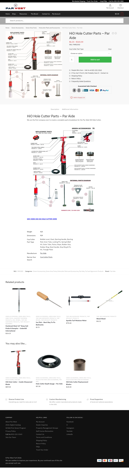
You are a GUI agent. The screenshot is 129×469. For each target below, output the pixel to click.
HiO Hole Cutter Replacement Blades (77, 383)
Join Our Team (11, 437)
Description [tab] (55, 109)
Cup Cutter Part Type (76, 49)
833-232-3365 (118, 1)
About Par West (11, 422)
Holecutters (10, 379)
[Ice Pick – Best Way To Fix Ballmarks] (49, 300)
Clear (110, 49)
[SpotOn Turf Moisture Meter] (79, 300)
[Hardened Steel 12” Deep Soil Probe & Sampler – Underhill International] (19, 300)
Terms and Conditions (44, 437)
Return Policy (76, 78)
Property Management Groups (47, 428)
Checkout (121, 8)
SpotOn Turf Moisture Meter (76, 320)
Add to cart (95, 59)
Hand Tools (9, 318)
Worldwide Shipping (78, 1)
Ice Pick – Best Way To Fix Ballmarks (45, 323)
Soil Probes (16, 320)
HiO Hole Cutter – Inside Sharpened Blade (19, 383)
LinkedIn (70, 434)
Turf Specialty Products (49, 320)
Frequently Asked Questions (81, 81)
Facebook (70, 422)
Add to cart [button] (19, 338)
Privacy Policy (11, 431)
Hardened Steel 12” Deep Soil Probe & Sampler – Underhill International (17, 328)
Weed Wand (101, 319)
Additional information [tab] (70, 109)
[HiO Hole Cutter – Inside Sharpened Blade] (19, 361)
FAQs (38, 447)
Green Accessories (18, 28)
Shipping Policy (76, 76)
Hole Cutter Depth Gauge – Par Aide (49, 384)
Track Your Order (92, 1)
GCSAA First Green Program (16, 428)
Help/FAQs (103, 1)
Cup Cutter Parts (46, 257)
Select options (79, 391)
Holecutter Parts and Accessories (49, 28)
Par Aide (43, 253)
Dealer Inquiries (42, 425)
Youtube (69, 431)
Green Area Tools (31, 28)
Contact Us (40, 434)
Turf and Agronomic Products (94, 271)
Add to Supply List (79, 97)
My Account (110, 8)
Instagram (70, 428)
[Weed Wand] (109, 300)
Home (7, 28)
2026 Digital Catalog (13, 425)
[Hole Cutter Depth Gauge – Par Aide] (49, 361)
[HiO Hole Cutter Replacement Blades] (79, 361)
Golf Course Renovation (44, 431)
